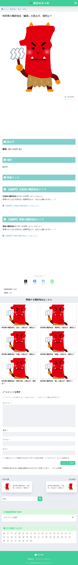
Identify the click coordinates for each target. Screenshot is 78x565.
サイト (5, 449)
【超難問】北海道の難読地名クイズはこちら (21, 206)
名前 (5, 430)
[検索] (40, 499)
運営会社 (31, 559)
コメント (7, 403)
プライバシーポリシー (43, 559)
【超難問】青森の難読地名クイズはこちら (21, 236)
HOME (40, 555)
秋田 (15, 289)
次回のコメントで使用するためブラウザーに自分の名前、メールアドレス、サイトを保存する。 (38, 458)
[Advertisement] (39, 119)
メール (6, 440)
